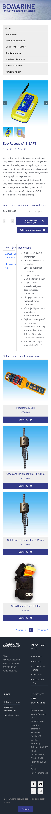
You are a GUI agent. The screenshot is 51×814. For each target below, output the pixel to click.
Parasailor (37, 656)
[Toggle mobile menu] (46, 15)
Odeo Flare (38, 674)
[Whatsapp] (33, 791)
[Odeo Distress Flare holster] (25, 559)
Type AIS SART (9, 211)
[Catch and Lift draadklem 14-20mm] (25, 427)
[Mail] (40, 791)
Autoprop (37, 661)
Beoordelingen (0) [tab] (10, 266)
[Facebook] (33, 784)
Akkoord (26, 809)
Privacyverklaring (11, 702)
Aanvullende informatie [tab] (10, 255)
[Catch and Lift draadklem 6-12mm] (25, 493)
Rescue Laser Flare (39, 681)
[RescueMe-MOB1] (25, 361)
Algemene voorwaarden (10, 709)
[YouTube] (40, 784)
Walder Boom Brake (39, 668)
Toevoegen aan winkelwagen (31, 221)
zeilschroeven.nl (11, 715)
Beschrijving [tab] (10, 247)
